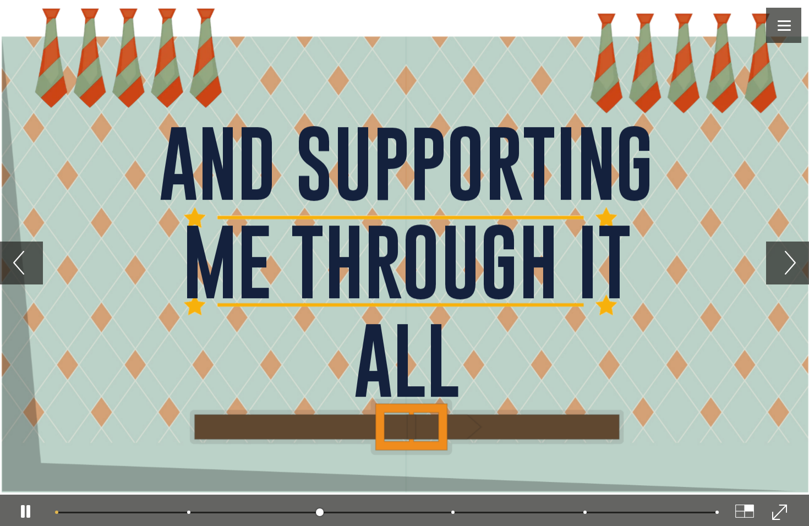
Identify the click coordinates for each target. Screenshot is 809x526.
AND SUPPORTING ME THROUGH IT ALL (406, 261)
